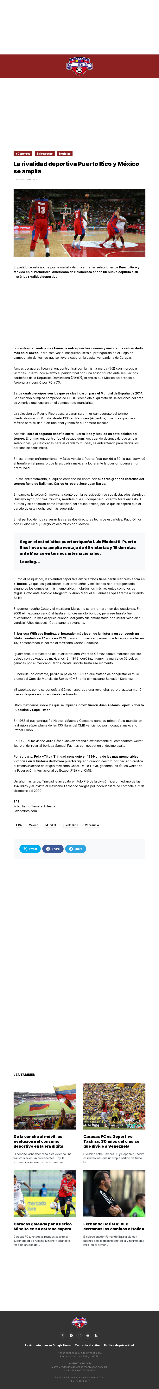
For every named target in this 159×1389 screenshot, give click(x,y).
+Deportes (23, 153)
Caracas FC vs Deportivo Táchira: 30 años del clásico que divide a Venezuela (111, 1141)
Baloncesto (45, 153)
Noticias (65, 153)
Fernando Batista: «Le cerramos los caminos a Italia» (113, 1226)
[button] (16, 66)
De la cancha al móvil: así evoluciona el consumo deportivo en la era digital (39, 1141)
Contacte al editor (87, 1345)
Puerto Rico (70, 825)
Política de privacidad (119, 1345)
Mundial (50, 825)
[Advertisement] (79, 27)
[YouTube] (88, 1335)
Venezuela (92, 825)
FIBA (19, 825)
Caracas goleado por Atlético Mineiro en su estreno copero (43, 1226)
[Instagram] (79, 1335)
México (33, 825)
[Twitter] (63, 1335)
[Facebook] (71, 1335)
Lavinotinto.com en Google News (48, 1345)
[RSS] (96, 1335)
